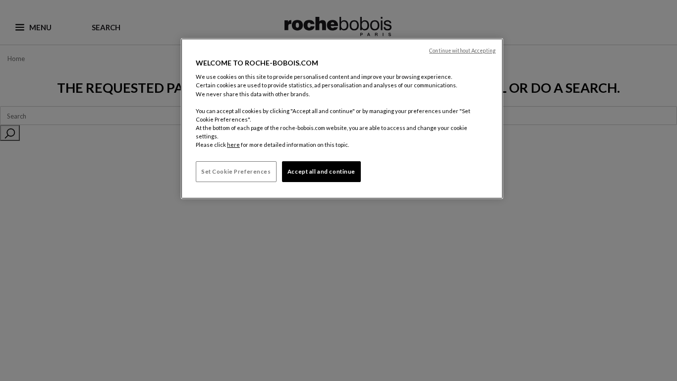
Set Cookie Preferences (236, 171)
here (233, 144)
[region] (342, 118)
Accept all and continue (321, 171)
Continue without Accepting (462, 51)
